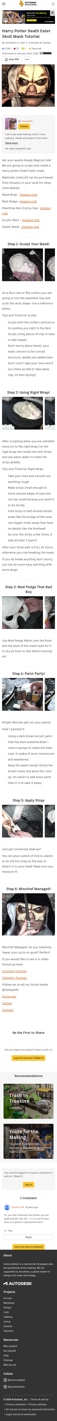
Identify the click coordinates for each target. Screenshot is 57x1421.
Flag (10, 1230)
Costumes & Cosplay (39, 42)
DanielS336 (17, 1207)
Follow (24, 126)
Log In (28, 1184)
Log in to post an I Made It (28, 1058)
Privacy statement (16, 1404)
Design (7, 1307)
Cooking (8, 1317)
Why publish (10, 1346)
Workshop (9, 1303)
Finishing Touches (14, 978)
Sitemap (8, 1360)
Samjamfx (10, 42)
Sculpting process (14, 971)
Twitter (7, 1003)
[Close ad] (52, 13)
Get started (10, 1350)
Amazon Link (28, 195)
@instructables (16, 1380)
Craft (22, 42)
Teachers (8, 1331)
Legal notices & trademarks (21, 1414)
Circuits (8, 1298)
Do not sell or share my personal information (30, 1409)
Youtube (7, 1010)
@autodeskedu (16, 1386)
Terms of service (40, 1399)
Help (6, 1355)
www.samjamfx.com (20, 148)
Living (7, 1321)
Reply (28, 1237)
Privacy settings (38, 1404)
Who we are (10, 1365)
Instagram (9, 997)
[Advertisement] (28, 17)
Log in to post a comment (28, 1247)
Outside (8, 1326)
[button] (4, 4)
